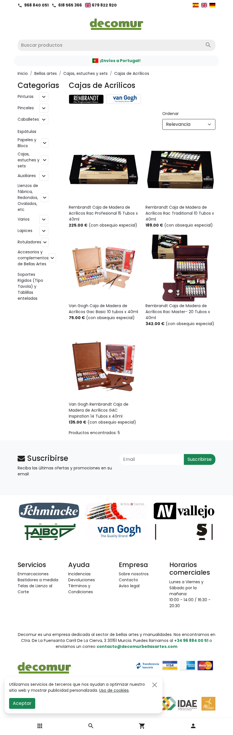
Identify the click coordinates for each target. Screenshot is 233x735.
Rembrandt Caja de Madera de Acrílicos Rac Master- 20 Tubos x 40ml (177, 312)
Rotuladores (29, 242)
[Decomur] (116, 22)
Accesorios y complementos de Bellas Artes (33, 258)
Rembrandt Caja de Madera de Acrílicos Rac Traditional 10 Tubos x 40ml (179, 213)
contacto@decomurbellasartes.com (137, 646)
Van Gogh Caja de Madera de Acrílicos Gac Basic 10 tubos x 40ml (103, 309)
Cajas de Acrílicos (131, 73)
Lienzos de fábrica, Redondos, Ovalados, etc (28, 197)
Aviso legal (129, 586)
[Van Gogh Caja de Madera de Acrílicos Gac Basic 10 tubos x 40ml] (104, 268)
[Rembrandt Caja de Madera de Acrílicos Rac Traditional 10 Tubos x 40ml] (180, 169)
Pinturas (26, 96)
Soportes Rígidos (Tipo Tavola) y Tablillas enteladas (30, 286)
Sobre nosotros (134, 574)
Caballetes (28, 119)
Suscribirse (200, 459)
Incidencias (79, 574)
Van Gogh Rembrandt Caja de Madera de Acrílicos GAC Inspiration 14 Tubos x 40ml (98, 410)
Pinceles (26, 108)
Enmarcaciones (33, 574)
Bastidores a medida (38, 580)
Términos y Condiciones (80, 589)
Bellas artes (45, 73)
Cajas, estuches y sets (85, 73)
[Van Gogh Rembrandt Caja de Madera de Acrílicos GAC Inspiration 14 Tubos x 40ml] (104, 366)
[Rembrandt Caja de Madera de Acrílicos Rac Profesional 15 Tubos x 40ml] (104, 169)
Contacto (128, 580)
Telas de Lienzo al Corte (35, 589)
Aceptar (22, 703)
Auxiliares (27, 175)
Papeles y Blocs (27, 143)
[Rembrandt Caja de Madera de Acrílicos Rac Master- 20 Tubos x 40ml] (180, 268)
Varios (24, 219)
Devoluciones (81, 580)
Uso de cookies (114, 690)
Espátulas (27, 131)
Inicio (23, 73)
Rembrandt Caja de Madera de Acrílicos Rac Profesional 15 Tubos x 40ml (103, 213)
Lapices (25, 230)
